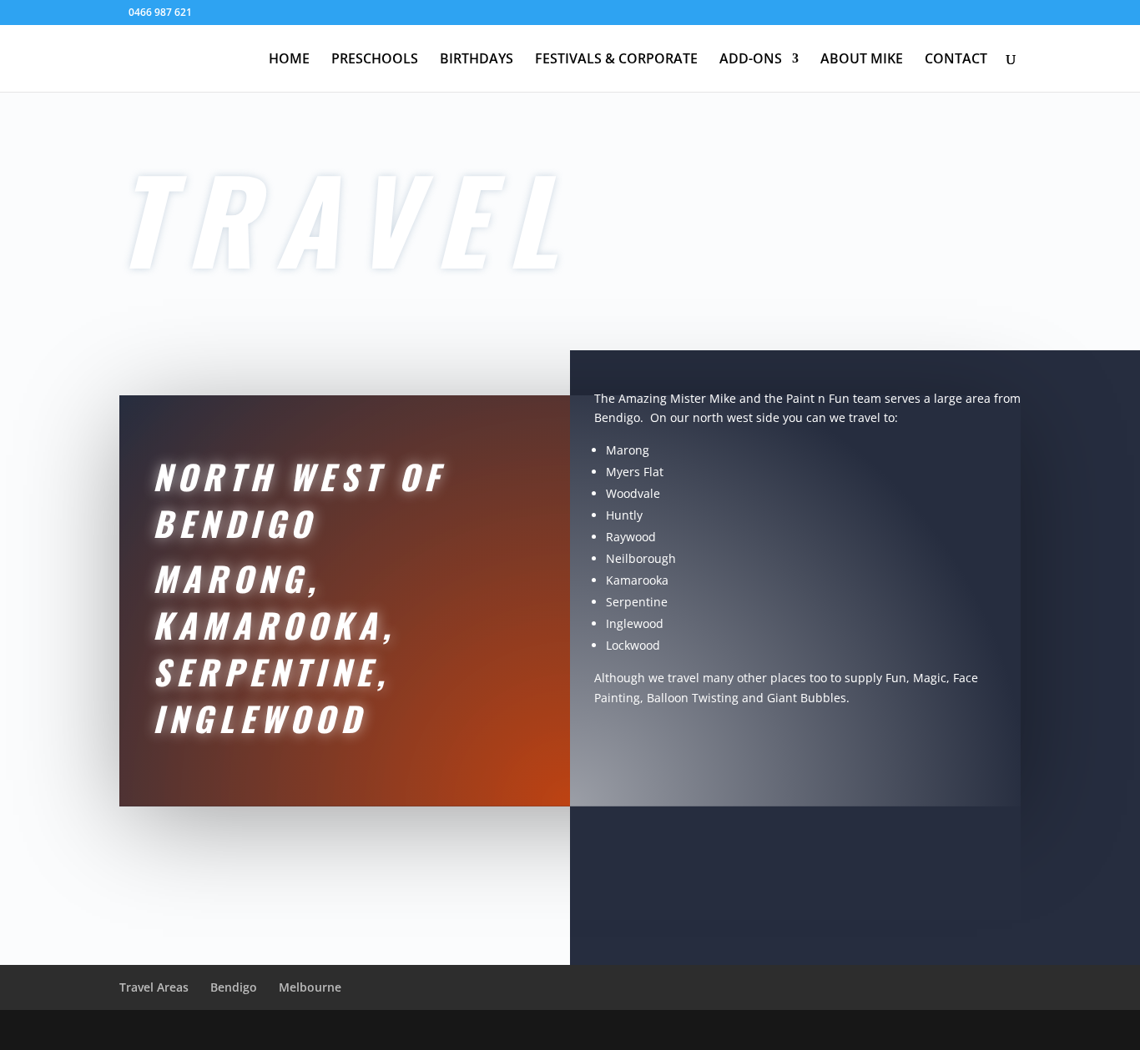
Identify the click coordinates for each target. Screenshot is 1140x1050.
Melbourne (310, 987)
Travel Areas (154, 987)
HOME (289, 60)
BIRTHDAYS (476, 60)
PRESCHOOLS (374, 60)
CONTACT (956, 60)
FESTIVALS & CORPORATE (616, 60)
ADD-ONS (750, 60)
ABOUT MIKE (861, 60)
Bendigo (233, 987)
